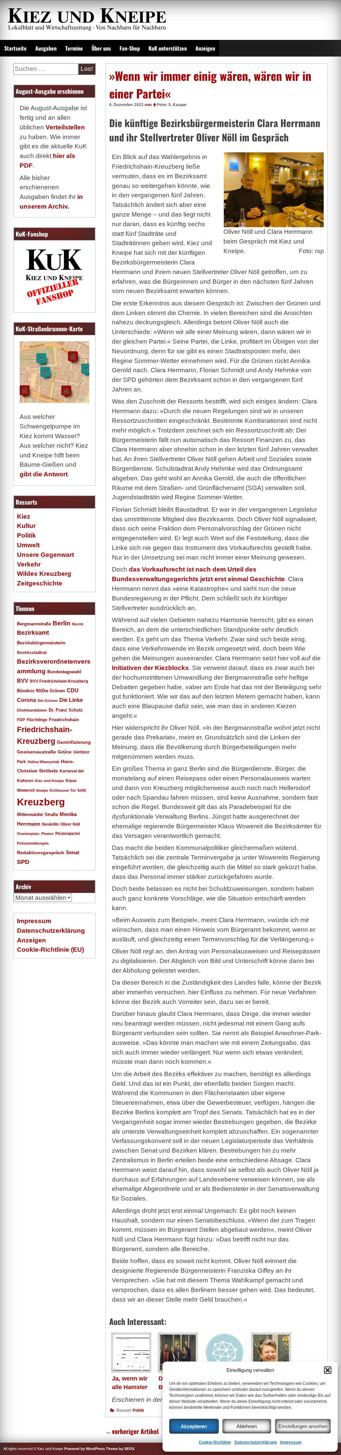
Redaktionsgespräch (40, 852)
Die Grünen (48, 701)
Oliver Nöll (70, 824)
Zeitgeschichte (39, 583)
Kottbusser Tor (63, 790)
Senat (72, 852)
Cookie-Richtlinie (215, 1442)
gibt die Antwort (44, 474)
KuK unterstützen (168, 48)
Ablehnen (246, 1426)
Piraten (47, 834)
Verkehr (29, 564)
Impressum (291, 1442)
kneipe (42, 790)
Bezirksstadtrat (32, 652)
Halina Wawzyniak (43, 762)
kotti (82, 790)
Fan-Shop (130, 48)
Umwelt (28, 545)
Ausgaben (46, 48)
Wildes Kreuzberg (44, 573)
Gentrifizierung (74, 742)
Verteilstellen (65, 127)
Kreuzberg (41, 801)
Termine (74, 48)
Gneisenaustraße (36, 751)
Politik (138, 1410)
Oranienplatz (28, 834)
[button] (327, 1370)
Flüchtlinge (37, 720)
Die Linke (71, 700)
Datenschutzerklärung (255, 1442)
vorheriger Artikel (132, 1431)
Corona (26, 700)
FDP (21, 720)
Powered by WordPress (84, 1449)
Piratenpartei (67, 833)
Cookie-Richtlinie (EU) (50, 949)
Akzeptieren (194, 1426)
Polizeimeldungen (33, 843)
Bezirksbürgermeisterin (41, 643)
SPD (23, 862)
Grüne (65, 751)
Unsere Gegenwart (45, 554)
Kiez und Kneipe (49, 781)
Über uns (101, 48)
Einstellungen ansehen (302, 1426)
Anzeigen (205, 48)
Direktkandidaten (32, 710)
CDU (73, 690)
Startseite (15, 48)
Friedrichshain (64, 719)
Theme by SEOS (120, 1449)
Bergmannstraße (34, 624)
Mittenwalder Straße (37, 814)
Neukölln (50, 824)
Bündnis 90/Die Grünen (41, 691)
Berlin (62, 623)
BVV (22, 681)
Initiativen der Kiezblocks (150, 667)
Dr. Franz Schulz (66, 710)
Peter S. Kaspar (172, 104)
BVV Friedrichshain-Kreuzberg (59, 681)
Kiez (23, 516)
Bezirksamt (33, 632)
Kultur (26, 525)
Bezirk (77, 624)
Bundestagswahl (64, 672)
